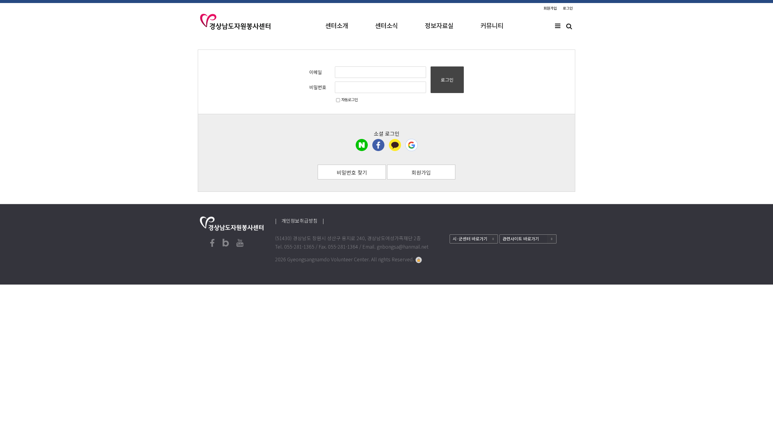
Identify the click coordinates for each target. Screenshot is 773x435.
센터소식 (386, 25)
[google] (411, 145)
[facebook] (378, 145)
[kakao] (395, 145)
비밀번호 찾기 (352, 172)
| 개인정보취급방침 (298, 220)
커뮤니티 (491, 25)
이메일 (315, 72)
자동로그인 (349, 99)
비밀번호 (317, 87)
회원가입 (550, 8)
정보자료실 (439, 25)
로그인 (568, 8)
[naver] (361, 145)
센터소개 (336, 25)
